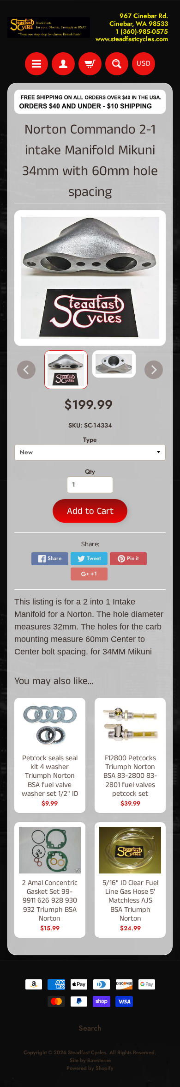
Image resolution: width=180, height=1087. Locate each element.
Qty (90, 471)
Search (90, 1028)
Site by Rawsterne (90, 1060)
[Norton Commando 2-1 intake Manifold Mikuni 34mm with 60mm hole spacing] (66, 370)
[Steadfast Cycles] (48, 27)
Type (90, 439)
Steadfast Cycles (87, 1052)
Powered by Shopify (90, 1068)
